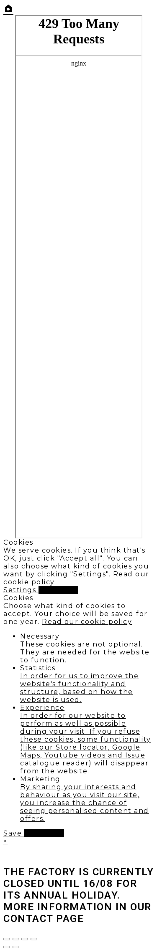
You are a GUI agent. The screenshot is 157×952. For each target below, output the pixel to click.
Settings (21, 590)
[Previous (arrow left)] (6, 947)
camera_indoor (8, 8)
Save (13, 833)
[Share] (24, 939)
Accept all (58, 590)
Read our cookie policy (87, 622)
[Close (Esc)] (34, 939)
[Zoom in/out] (6, 939)
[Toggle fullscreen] (16, 939)
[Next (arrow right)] (16, 947)
